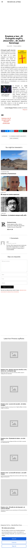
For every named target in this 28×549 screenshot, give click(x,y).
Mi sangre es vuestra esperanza (10, 194)
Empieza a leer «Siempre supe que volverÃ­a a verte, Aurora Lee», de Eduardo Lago (14, 370)
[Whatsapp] (20, 131)
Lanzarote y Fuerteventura (8, 174)
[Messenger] (7, 131)
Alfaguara (25, 109)
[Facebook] (3, 131)
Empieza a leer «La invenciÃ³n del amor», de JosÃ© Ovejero (13, 473)
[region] (14, 537)
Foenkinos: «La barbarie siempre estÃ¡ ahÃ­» (14, 215)
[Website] (12, 229)
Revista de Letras (11, 222)
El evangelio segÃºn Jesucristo (17, 136)
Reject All (14, 546)
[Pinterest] (16, 131)
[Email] (25, 131)
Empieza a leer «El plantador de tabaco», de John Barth (13, 439)
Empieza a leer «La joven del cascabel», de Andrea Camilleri (13, 404)
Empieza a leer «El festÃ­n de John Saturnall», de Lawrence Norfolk (13, 507)
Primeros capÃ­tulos (17, 46)
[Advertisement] (14, 15)
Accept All (14, 538)
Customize (14, 542)
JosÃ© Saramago (14, 138)
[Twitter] (12, 131)
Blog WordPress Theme (17, 525)
